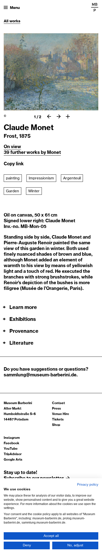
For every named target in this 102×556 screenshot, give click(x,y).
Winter (34, 191)
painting (13, 178)
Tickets (58, 419)
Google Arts (13, 459)
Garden (12, 191)
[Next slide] (58, 116)
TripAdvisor (13, 454)
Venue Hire (60, 414)
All (6, 21)
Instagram (12, 438)
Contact (58, 403)
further (18, 152)
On (7, 147)
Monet (54, 152)
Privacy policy (87, 484)
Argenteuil (72, 178)
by (44, 152)
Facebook (11, 443)
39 (7, 152)
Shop (56, 425)
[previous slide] (49, 116)
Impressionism (41, 178)
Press (56, 408)
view (16, 147)
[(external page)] (94, 7)
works (14, 21)
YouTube (11, 448)
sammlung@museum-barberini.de (40, 375)
